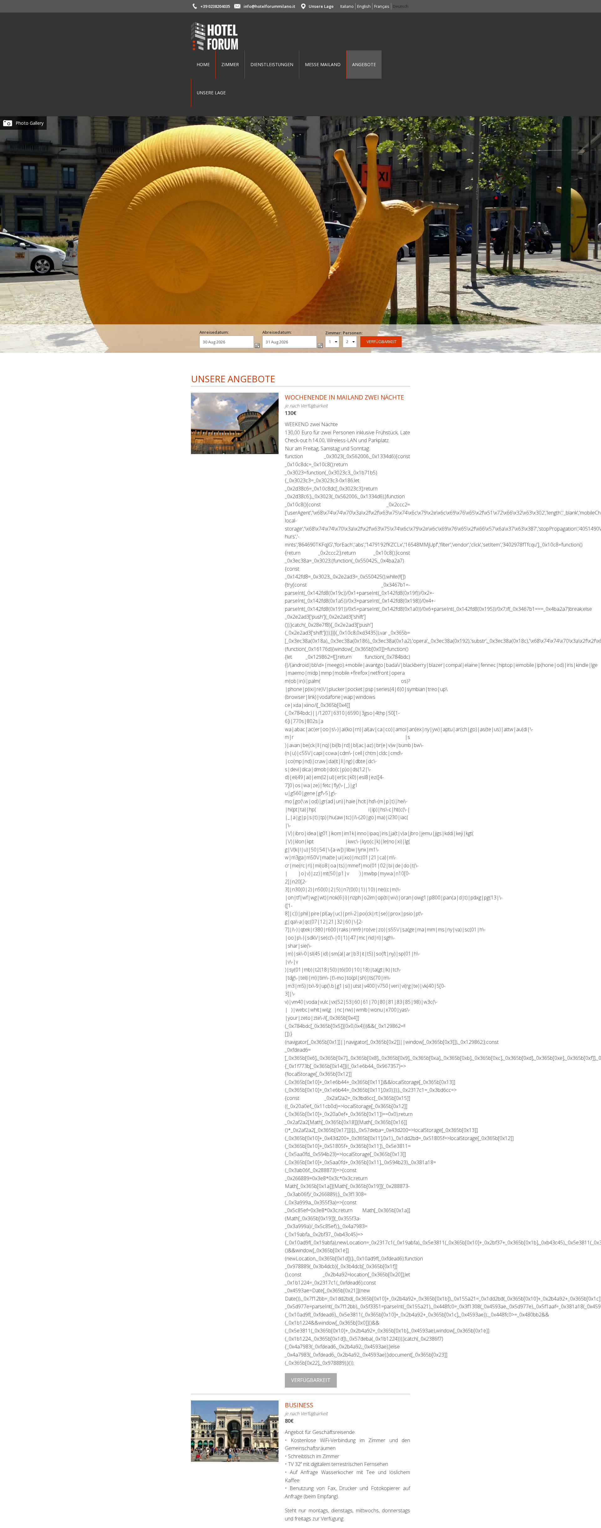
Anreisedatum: (214, 332)
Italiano (347, 6)
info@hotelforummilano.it (269, 6)
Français (381, 6)
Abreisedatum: (276, 332)
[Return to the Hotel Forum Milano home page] (214, 46)
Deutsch (400, 6)
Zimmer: (333, 333)
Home (203, 64)
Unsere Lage (321, 6)
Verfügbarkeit (311, 1380)
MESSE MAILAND (323, 64)
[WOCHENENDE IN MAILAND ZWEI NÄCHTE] (235, 449)
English (364, 6)
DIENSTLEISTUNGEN (271, 64)
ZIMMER (230, 64)
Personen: (351, 333)
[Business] (235, 1457)
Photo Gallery (30, 123)
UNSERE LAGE (211, 93)
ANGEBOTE (364, 64)
